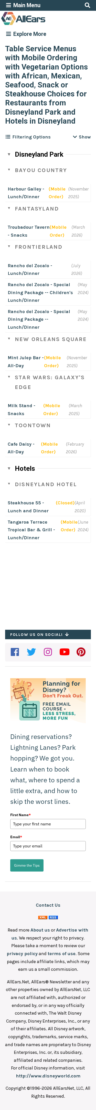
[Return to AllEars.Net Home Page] (39, 24)
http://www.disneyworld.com (48, 1076)
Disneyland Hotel (46, 484)
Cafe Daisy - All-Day (21, 448)
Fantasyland (37, 208)
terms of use (62, 953)
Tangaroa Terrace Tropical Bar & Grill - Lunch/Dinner (31, 530)
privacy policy (22, 953)
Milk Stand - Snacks (21, 409)
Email (16, 837)
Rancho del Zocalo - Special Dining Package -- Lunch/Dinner (39, 319)
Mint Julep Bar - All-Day (26, 361)
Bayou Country (41, 170)
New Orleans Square (51, 339)
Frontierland (38, 247)
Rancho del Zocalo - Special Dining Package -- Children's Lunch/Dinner (40, 292)
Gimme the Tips (27, 865)
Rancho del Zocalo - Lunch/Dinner (30, 269)
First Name (20, 815)
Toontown (33, 425)
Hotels (25, 468)
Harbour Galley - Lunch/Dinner (26, 193)
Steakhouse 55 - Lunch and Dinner (28, 507)
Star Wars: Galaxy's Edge (50, 382)
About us (40, 930)
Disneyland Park (39, 154)
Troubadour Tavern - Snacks (29, 231)
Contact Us (48, 905)
